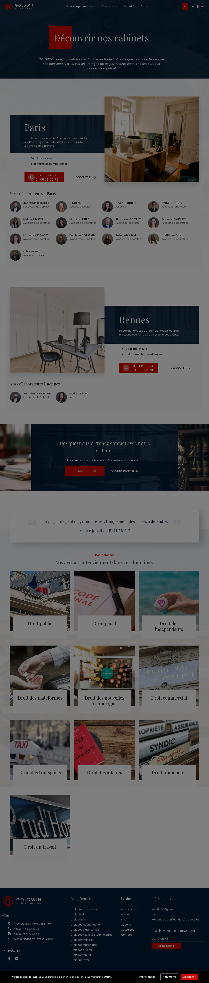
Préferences (147, 977)
